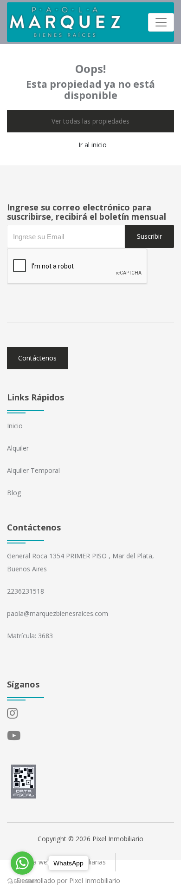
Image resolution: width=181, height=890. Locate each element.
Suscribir (149, 236)
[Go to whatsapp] (22, 863)
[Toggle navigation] (161, 22)
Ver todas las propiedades (90, 121)
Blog (14, 492)
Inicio (15, 425)
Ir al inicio (92, 144)
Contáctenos (37, 357)
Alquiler (18, 448)
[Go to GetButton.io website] (22, 880)
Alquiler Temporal (33, 470)
